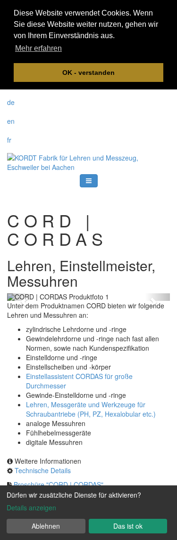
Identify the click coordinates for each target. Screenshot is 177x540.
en (11, 121)
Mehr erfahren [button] (38, 48)
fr (9, 140)
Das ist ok (128, 526)
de (11, 102)
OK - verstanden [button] (88, 72)
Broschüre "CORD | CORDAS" (58, 484)
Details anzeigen (31, 507)
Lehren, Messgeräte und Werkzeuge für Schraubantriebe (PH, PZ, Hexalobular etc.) (91, 409)
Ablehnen (46, 526)
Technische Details (43, 470)
